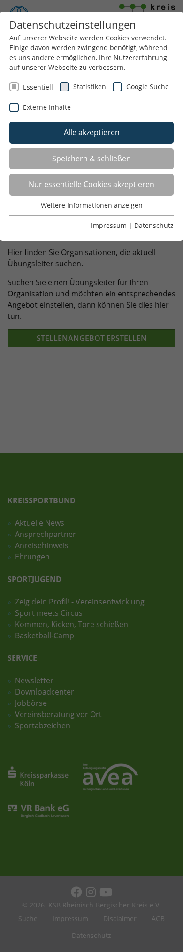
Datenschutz (154, 225)
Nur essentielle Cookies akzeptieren (91, 184)
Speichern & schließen (91, 158)
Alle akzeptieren (92, 132)
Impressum (109, 225)
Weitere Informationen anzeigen (92, 205)
